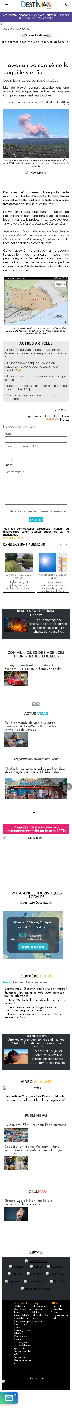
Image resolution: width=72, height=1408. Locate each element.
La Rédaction (30, 102)
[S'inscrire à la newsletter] (9, 1398)
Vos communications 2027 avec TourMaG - (36, 16)
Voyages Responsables (22, 1360)
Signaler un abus (13, 537)
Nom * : (9, 433)
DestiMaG (21, 1318)
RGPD (36, 1318)
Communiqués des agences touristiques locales (36, 654)
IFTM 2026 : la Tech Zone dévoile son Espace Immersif (34, 1002)
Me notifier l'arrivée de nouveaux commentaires (38, 511)
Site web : (10, 459)
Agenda (56, 1312)
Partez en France (20, 1338)
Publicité (56, 1309)
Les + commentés (36, 982)
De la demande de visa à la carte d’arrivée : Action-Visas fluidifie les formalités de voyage (30, 726)
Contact (56, 1306)
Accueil (7, 29)
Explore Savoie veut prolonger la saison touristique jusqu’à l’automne (30, 1009)
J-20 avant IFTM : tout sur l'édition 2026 (35, 1125)
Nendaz (36, 615)
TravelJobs (21, 1342)
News (6, 982)
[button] (3, 786)
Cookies (37, 1321)
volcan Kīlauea (60, 416)
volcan (46, 416)
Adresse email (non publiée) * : (23, 446)
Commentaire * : (14, 471)
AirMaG (19, 1306)
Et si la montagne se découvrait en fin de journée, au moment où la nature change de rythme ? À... (48, 625)
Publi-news (36, 1116)
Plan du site (40, 1315)
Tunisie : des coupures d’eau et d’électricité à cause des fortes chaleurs (53, 586)
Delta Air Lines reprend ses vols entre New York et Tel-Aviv (32, 1016)
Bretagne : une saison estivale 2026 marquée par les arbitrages (34, 995)
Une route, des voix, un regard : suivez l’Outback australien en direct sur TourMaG (36, 1043)
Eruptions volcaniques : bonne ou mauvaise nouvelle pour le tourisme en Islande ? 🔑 (31, 366)
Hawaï (37, 416)
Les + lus (18, 982)
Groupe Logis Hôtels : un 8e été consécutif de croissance (28, 1202)
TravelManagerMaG (22, 1347)
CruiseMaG (21, 1315)
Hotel (36, 1192)
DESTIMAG (23, 29)
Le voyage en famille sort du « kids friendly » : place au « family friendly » (34, 667)
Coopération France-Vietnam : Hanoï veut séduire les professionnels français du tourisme (33, 1150)
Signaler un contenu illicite (39, 1309)
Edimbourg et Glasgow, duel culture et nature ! (19, 585)
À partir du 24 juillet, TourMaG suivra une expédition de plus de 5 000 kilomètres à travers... (48, 1057)
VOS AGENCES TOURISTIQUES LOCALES (36, 895)
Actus (36, 714)
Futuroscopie (22, 1321)
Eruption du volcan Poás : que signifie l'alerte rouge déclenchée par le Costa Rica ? (35, 353)
